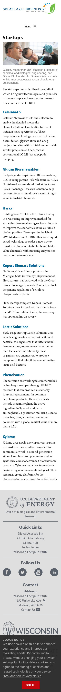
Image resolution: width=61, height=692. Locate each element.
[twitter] (22, 572)
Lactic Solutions (15, 326)
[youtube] (38, 572)
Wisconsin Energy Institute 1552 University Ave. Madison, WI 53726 (30, 600)
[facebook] (7, 572)
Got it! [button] (30, 685)
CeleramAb (12, 112)
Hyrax (7, 208)
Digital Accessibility (30, 534)
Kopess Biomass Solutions (23, 265)
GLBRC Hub (30, 543)
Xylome (9, 436)
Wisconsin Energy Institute (30, 552)
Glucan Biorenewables (21, 169)
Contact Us (28, 610)
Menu (28, 26)
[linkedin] (54, 572)
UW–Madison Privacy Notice (22, 676)
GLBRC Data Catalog (30, 538)
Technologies (30, 547)
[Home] (29, 5)
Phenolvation (14, 375)
